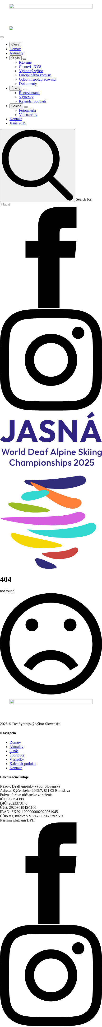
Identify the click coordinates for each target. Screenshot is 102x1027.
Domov (15, 49)
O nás (15, 58)
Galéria (16, 106)
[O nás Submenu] (24, 59)
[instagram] (51, 409)
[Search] (37, 165)
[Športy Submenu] (25, 89)
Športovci (16, 755)
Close (15, 44)
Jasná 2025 (17, 123)
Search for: (84, 199)
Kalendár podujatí (22, 764)
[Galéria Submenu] (26, 107)
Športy (15, 88)
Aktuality (16, 53)
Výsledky (16, 759)
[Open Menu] (2, 37)
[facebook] (51, 307)
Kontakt (15, 119)
